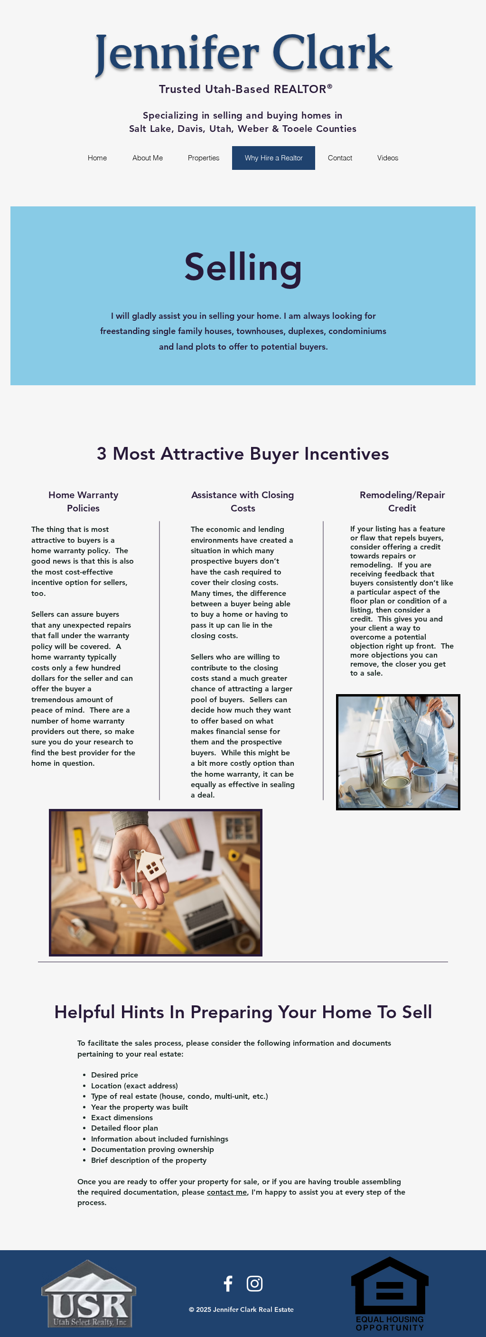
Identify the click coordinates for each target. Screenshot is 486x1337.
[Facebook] (228, 1283)
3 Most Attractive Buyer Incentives (242, 453)
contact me (227, 1192)
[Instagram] (254, 1283)
